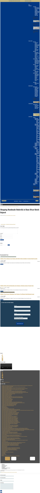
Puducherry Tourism (36, 78)
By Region (34, 117)
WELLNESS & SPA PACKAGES (37, 182)
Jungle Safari (36, 92)
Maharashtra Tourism (36, 67)
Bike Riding (36, 89)
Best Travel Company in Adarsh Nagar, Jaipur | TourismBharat (10, 413)
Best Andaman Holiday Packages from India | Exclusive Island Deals (11, 409)
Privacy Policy (4, 466)
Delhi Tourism (36, 50)
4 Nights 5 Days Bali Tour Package (6, 395)
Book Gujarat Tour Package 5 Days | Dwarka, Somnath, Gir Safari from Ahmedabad (13, 430)
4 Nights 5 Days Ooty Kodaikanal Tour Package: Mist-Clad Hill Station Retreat (12, 397)
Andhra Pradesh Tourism (37, 56)
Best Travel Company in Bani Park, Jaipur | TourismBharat (9, 419)
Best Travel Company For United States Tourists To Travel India (10, 412)
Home (29, 4)
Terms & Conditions (4, 465)
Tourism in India (30, 40)
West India (34, 64)
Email (1, 236)
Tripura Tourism (37, 63)
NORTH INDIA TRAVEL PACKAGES (37, 119)
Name (1, 234)
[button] (29, 2)
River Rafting (36, 91)
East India (34, 70)
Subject (1, 480)
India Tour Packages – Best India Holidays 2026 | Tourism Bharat (10, 437)
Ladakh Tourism (37, 73)
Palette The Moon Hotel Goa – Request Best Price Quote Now (10, 445)
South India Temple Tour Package (37, 127)
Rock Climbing (36, 90)
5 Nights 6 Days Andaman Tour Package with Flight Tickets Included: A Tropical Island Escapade (18, 258)
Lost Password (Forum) (5, 441)
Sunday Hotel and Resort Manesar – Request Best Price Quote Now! (11, 448)
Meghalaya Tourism (37, 60)
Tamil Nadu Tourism (36, 55)
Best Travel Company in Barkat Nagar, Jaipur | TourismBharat (10, 421)
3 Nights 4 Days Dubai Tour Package (7, 387)
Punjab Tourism (36, 49)
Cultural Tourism (37, 107)
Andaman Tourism (37, 74)
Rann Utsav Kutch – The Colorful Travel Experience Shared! (10, 206)
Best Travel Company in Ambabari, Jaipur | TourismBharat (9, 416)
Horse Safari (36, 93)
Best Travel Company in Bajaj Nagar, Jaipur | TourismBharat (10, 418)
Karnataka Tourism (37, 53)
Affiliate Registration (5, 407)
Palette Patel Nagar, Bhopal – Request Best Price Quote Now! (10, 444)
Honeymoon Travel (37, 12)
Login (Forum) (4, 440)
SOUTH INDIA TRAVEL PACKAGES (37, 125)
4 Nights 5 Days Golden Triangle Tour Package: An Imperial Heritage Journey (12, 396)
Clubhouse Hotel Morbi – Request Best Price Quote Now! (9, 432)
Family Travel (36, 15)
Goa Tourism (36, 68)
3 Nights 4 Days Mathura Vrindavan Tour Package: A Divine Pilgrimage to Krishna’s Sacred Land (14, 388)
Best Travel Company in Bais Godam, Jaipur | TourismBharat (10, 417)
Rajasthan (2, 287)
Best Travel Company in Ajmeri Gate (7, 415)
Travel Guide (29, 5)
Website (1, 238)
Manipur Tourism (37, 62)
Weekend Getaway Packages (35, 184)
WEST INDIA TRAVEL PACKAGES (37, 145)
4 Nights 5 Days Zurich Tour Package (7, 400)
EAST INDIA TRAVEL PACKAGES (37, 143)
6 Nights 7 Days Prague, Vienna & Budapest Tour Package (9, 403)
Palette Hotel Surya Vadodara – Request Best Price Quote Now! (10, 443)
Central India (34, 82)
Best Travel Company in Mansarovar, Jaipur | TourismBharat (10, 425)
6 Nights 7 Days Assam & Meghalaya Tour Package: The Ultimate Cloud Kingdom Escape (17, 294)
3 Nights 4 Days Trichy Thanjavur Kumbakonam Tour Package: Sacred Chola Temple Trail (14, 391)
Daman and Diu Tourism (36, 80)
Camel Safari (36, 94)
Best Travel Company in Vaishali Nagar (7, 427)
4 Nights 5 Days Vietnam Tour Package (7, 399)
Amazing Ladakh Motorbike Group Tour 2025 (8, 408)
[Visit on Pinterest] (2, 360)
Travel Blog (36, 10)
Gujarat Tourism (37, 65)
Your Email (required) (2, 477)
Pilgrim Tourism (37, 105)
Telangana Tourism (37, 57)
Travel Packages (30, 116)
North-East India (35, 58)
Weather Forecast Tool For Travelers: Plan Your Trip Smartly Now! (11, 455)
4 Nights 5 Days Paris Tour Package (6, 398)
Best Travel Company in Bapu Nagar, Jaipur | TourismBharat (10, 420)
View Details (1, 264)
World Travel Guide (37, 8)
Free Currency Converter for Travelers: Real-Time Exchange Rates (10, 435)
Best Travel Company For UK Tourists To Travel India (9, 411)
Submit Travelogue (4, 446)
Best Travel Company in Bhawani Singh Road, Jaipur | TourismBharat (11, 422)
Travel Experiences (30, 103)
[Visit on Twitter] (2, 356)
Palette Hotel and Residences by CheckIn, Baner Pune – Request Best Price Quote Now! (13, 442)
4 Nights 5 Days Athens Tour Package (7, 394)
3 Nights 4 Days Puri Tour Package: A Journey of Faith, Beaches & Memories (12, 390)
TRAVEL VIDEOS (37, 200)
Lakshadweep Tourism (36, 76)
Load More (2, 241)
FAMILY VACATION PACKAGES (37, 154)
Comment (1, 233)
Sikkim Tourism (36, 71)
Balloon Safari (36, 95)
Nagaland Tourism (37, 61)
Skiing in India (36, 88)
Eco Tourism (36, 106)
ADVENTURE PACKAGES (36, 174)
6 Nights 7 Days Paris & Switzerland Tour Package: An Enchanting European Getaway (13, 402)
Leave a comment (13, 215)
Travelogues (36, 13)
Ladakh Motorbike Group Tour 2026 (37, 176)
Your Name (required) (2, 475)
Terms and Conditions (5, 450)
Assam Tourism (36, 59)
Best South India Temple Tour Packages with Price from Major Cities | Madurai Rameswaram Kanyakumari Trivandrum (18, 410)
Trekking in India (37, 87)
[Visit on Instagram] (2, 376)
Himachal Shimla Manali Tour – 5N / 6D (37, 122)
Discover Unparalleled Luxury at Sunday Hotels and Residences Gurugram (11, 434)
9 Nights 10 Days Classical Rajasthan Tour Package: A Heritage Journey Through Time (17, 285)
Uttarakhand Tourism (36, 43)
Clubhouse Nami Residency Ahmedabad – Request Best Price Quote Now (11, 433)
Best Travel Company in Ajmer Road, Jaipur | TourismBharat (10, 414)
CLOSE (1, 492)
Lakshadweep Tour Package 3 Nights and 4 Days (37, 130)
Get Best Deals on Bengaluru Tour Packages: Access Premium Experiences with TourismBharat (14, 436)
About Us (3, 464)
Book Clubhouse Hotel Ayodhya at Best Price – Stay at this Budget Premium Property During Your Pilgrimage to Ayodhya (18, 429)
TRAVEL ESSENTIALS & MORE (4, 200)
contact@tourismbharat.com (6, 382)
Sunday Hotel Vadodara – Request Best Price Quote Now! (9, 449)
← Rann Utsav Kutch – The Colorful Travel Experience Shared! (7, 224)
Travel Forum (3, 452)
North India (34, 41)
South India (34, 51)
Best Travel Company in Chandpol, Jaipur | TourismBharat (9, 423)
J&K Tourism (36, 46)
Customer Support (4, 468)
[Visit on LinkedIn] (2, 359)
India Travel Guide (37, 7)
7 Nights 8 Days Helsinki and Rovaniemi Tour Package (9, 404)
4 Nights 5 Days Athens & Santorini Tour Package (8, 393)
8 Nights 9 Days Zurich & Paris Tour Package (8, 405)
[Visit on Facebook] (2, 355)
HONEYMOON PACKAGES (36, 148)
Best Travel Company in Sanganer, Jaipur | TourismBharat (9, 426)
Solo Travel (36, 14)
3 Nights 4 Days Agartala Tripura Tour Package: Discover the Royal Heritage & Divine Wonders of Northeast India (17, 385)
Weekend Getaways (37, 11)
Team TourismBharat (8, 215)
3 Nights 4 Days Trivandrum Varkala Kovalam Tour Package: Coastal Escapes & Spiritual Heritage (15, 392)
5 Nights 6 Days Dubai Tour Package (7, 401)
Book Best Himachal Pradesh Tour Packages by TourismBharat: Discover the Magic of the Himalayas (15, 428)
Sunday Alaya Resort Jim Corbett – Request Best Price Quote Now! (11, 447)
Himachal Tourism (37, 45)
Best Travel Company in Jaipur (6, 424)
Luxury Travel (36, 108)
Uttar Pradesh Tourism (36, 48)
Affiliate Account (4, 406)
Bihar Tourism (36, 72)
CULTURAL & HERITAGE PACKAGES (36, 179)
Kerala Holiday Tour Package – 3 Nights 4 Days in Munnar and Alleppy (11, 438)
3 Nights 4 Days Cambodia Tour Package (7, 386)
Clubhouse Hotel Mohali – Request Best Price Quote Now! (10, 431)
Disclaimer (3, 467)
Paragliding (36, 96)
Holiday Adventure (30, 85)
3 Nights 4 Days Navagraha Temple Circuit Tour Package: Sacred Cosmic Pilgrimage (13, 389)
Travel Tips (36, 9)
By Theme (34, 146)
